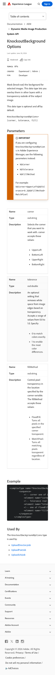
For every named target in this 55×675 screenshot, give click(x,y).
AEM (29, 23)
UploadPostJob (18, 549)
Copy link (27, 60)
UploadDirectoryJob (21, 545)
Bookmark (14, 60)
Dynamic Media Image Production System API (27, 31)
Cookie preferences (14, 657)
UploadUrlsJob (18, 554)
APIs (16, 66)
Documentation (15, 23)
